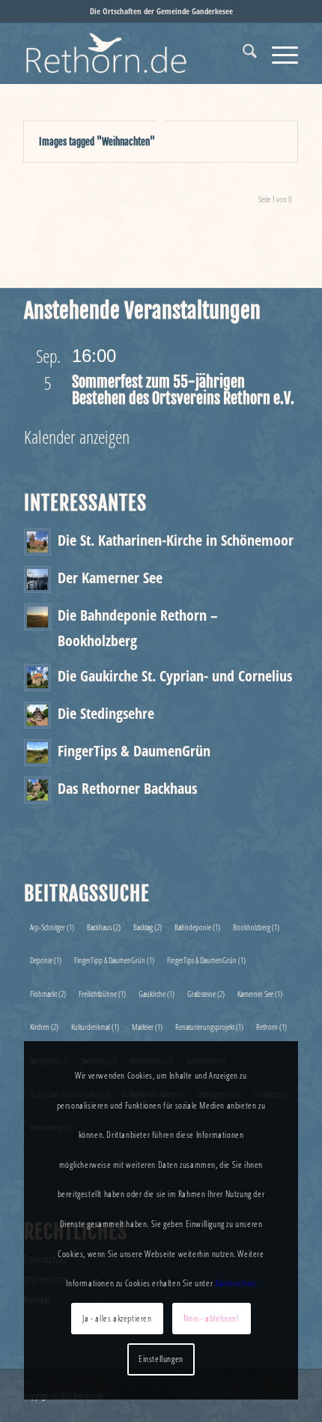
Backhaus (104, 927)
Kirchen (44, 1026)
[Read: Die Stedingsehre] (37, 715)
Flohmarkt (48, 993)
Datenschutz (235, 1283)
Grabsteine (206, 993)
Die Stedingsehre (106, 712)
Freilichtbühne (102, 993)
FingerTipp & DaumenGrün (114, 959)
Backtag (147, 927)
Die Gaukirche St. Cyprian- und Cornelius (175, 675)
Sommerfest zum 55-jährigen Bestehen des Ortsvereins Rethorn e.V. (183, 390)
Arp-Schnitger (52, 927)
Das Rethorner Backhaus (127, 787)
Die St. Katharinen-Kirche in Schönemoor (176, 539)
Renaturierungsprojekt (209, 1026)
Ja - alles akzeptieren (116, 1318)
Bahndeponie (197, 927)
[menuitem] (242, 53)
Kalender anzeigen (77, 436)
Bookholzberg (256, 927)
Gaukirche (156, 993)
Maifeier (147, 1026)
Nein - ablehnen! (211, 1318)
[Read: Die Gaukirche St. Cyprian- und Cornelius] (37, 677)
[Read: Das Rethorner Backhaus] (37, 790)
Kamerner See (259, 993)
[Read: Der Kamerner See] (37, 579)
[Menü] (277, 53)
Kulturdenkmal (95, 1026)
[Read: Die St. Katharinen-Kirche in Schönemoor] (37, 541)
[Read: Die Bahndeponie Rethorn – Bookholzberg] (37, 616)
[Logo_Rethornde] (133, 53)
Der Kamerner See (110, 577)
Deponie (45, 959)
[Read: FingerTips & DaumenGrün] (37, 752)
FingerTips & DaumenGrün (134, 750)
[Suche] (242, 53)
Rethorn (271, 1026)
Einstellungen (161, 1358)
